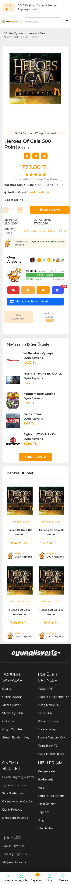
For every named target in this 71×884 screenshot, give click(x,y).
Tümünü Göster (35, 456)
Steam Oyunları (12, 713)
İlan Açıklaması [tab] (18, 317)
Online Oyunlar (14, 33)
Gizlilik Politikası (12, 809)
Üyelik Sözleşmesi (14, 785)
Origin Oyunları (12, 729)
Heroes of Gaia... (37, 33)
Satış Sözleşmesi (13, 793)
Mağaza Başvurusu (14, 862)
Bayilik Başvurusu (13, 846)
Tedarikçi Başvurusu (15, 854)
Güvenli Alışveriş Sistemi (18, 777)
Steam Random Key (15, 737)
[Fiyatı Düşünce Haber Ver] (44, 156)
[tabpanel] (35, 328)
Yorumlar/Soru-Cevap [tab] (49, 317)
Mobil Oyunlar (11, 705)
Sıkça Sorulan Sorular (16, 817)
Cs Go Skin (9, 721)
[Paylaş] (35, 156)
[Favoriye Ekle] (27, 156)
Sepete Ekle (51, 209)
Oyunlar (7, 688)
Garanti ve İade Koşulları (18, 801)
